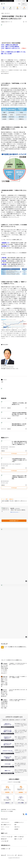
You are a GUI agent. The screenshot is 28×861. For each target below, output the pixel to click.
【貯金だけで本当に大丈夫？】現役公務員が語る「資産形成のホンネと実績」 (19, 477)
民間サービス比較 (18, 836)
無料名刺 (3, 839)
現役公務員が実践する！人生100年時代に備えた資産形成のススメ (19, 424)
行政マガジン (17, 827)
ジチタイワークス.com (8, 0)
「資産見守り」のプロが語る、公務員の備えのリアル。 (19, 403)
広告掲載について (4, 848)
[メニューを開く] (2, 4)
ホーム (2, 499)
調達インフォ (17, 839)
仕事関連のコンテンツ (19, 822)
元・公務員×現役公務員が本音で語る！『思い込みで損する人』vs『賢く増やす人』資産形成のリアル (19, 443)
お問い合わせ (20, 855)
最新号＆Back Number (14, 512)
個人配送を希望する (13, 520)
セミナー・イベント (5, 827)
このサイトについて (5, 822)
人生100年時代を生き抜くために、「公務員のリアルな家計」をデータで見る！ (19, 460)
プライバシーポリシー (11, 855)
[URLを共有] (26, 22)
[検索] (19, 4)
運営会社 (2, 855)
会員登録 (16, 829)
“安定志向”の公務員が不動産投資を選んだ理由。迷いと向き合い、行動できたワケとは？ (19, 414)
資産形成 (11, 499)
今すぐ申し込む (14, 453)
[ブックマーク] (24, 22)
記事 (6, 499)
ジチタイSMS (3, 841)
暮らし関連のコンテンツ (6, 824)
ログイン (24, 4)
